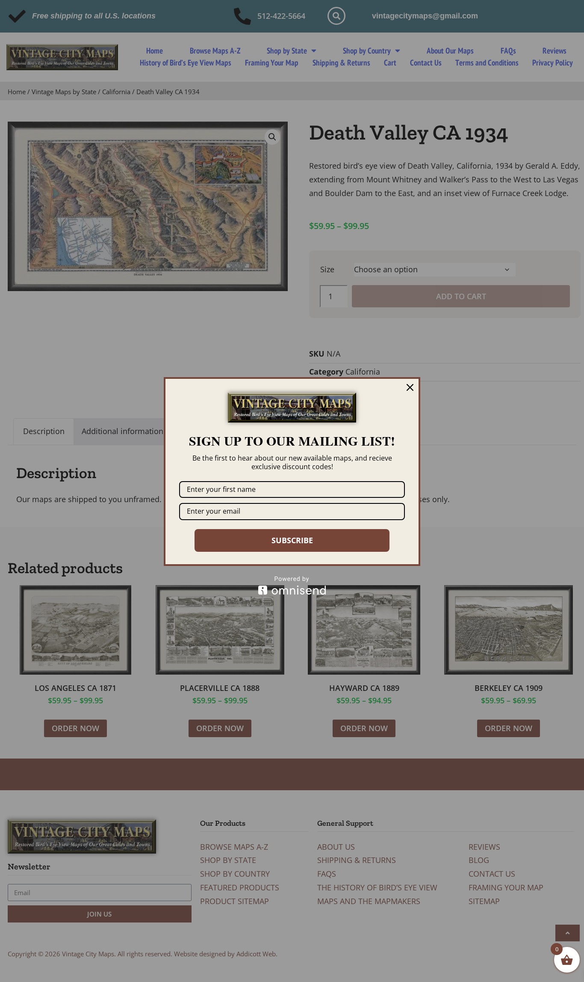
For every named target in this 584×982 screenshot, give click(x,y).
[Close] (410, 387)
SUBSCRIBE (292, 540)
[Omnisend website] (292, 585)
